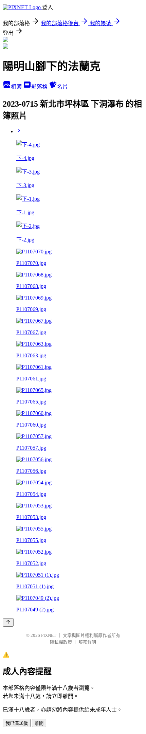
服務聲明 (87, 642)
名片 (62, 87)
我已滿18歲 (16, 723)
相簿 (17, 87)
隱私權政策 (61, 642)
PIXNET (48, 635)
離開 (39, 723)
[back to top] (8, 622)
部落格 (40, 87)
